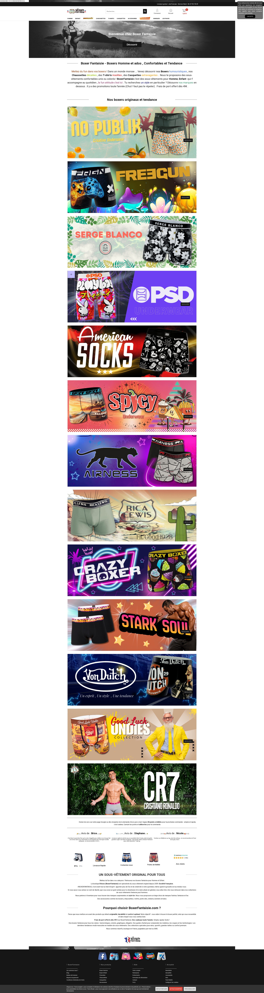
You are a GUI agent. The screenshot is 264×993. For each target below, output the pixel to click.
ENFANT (77, 18)
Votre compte (136, 970)
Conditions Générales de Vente (75, 980)
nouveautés (169, 975)
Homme (173, 78)
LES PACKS (165, 18)
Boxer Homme (104, 970)
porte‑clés (143, 899)
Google (103, 822)
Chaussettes (103, 977)
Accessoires (103, 982)
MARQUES (156, 18)
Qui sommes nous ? (72, 970)
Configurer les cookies (172, 982)
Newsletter (169, 970)
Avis (167, 977)
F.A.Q (134, 982)
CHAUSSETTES (100, 18)
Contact (135, 980)
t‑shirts (136, 899)
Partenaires (136, 973)
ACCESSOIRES (132, 18)
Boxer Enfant (103, 973)
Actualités (168, 973)
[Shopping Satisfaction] (180, 855)
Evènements (136, 975)
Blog (68, 973)
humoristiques (105, 923)
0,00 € (185, 13)
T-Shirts (111, 18)
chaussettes (128, 899)
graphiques (121, 923)
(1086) (186, 858)
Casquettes (103, 980)
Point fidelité (169, 980)
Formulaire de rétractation (140, 977)
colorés (113, 923)
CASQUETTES (121, 18)
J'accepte (250, 16)
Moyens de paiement (72, 977)
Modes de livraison (72, 975)
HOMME (69, 18)
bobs (164, 899)
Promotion (102, 975)
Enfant (182, 78)
